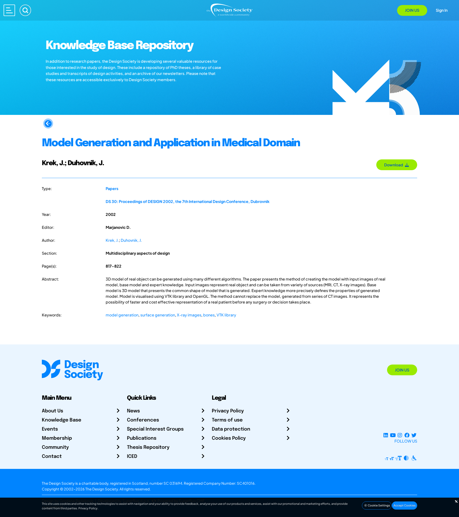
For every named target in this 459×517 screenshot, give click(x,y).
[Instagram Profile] (400, 435)
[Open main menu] (9, 10)
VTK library (226, 314)
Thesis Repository (148, 447)
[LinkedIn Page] (385, 435)
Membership (57, 438)
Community (55, 447)
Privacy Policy (228, 411)
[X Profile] (414, 435)
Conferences (143, 420)
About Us (52, 411)
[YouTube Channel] (392, 435)
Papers (112, 188)
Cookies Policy (229, 438)
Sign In (442, 10)
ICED (132, 456)
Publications (141, 438)
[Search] (25, 10)
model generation (122, 314)
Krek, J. (112, 240)
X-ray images (189, 314)
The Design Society (101, 489)
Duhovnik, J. (131, 240)
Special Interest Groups (155, 429)
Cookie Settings (378, 505)
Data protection (231, 429)
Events (50, 429)
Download (394, 164)
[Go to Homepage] (229, 9)
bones (209, 314)
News (133, 411)
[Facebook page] (407, 435)
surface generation (157, 314)
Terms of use (227, 420)
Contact (52, 456)
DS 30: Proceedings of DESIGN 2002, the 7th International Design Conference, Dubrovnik (187, 201)
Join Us (412, 10)
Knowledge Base (61, 420)
